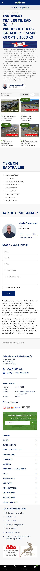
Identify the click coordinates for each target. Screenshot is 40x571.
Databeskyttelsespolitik (14, 469)
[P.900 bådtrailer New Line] (30, 135)
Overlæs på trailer (11, 191)
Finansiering (9, 493)
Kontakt (6, 435)
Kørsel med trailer (11, 188)
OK (32, 423)
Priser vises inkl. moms (6, 94)
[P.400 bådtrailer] (10, 135)
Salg (5, 474)
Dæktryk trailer (10, 178)
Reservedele (9, 478)
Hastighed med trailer (12, 184)
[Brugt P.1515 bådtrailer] (10, 110)
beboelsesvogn (11, 343)
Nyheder (7, 464)
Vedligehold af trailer (12, 175)
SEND (9, 293)
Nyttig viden (8, 454)
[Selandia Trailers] (20, 2)
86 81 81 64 (14, 369)
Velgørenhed (9, 498)
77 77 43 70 (27, 228)
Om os (5, 440)
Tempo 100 (7, 459)
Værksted (7, 483)
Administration (10, 488)
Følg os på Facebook (11, 402)
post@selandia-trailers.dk (18, 373)
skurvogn (21, 343)
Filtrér (25, 94)
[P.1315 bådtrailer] (30, 110)
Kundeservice (9, 445)
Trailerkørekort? (11, 197)
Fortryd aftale (10, 502)
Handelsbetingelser (12, 450)
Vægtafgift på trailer (12, 200)
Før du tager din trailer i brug (15, 181)
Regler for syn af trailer (13, 194)
